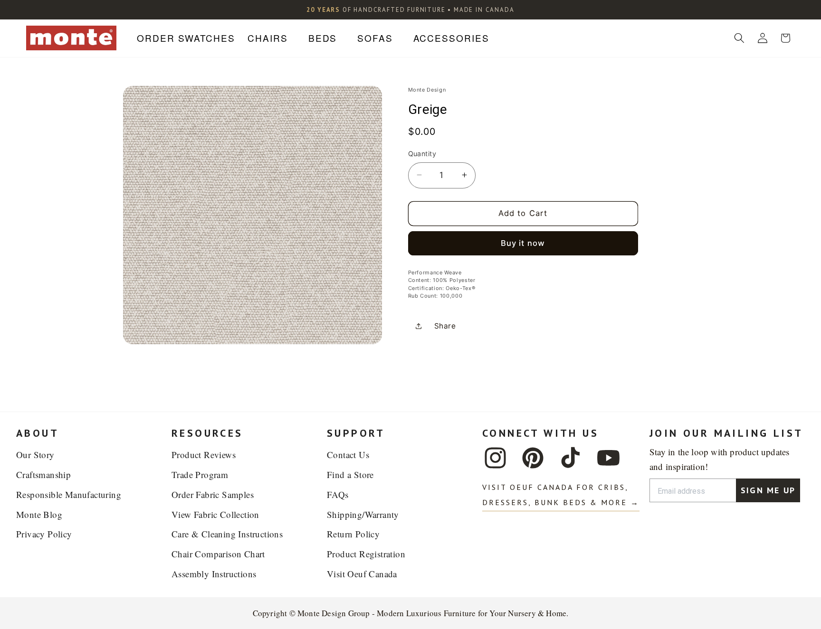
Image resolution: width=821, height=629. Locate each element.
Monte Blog (39, 514)
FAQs (338, 494)
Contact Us (348, 454)
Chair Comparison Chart (218, 554)
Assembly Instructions (214, 574)
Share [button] (445, 325)
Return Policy (353, 534)
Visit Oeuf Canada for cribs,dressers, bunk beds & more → (561, 494)
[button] (271, 38)
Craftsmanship (43, 474)
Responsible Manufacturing (68, 494)
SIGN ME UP (768, 490)
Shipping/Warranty (363, 514)
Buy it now (523, 243)
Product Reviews (204, 454)
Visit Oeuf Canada (362, 574)
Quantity (422, 154)
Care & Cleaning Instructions (227, 534)
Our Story (35, 454)
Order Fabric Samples (213, 494)
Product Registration (366, 554)
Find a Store (350, 474)
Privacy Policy (44, 534)
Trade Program (200, 474)
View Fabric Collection (215, 514)
